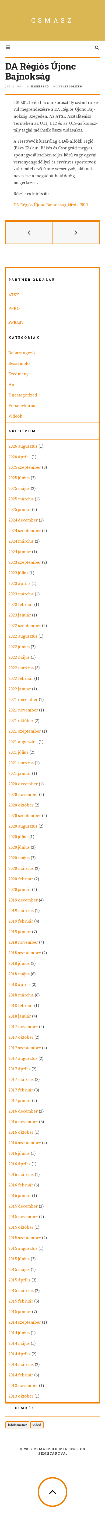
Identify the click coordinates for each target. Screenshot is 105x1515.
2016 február (20, 1185)
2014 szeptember (24, 1322)
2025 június (19, 478)
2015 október (20, 1227)
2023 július (18, 573)
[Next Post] (75, 233)
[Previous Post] (29, 233)
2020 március (21, 868)
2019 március (21, 910)
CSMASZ (52, 20)
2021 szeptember (24, 731)
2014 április (19, 1354)
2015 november (23, 1216)
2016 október (20, 1132)
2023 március (21, 594)
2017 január (19, 1100)
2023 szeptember (24, 562)
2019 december (23, 900)
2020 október (20, 805)
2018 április (19, 984)
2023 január (19, 615)
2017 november (23, 1026)
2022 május (19, 657)
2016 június (19, 1153)
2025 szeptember (24, 467)
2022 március (21, 668)
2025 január (19, 509)
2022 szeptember (24, 625)
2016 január (19, 1195)
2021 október (20, 720)
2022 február (20, 678)
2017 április (19, 1069)
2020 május (19, 858)
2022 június (19, 647)
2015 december (23, 1206)
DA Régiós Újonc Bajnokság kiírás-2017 (50, 205)
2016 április (19, 1164)
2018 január (19, 1016)
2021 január (19, 773)
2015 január (19, 1311)
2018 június (19, 963)
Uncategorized (69, 86)
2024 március (21, 541)
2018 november (23, 942)
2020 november (23, 794)
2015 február (20, 1301)
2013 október (20, 1396)
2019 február (20, 921)
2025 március (21, 499)
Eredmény (18, 374)
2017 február (20, 1090)
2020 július (18, 837)
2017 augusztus (22, 1058)
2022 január (19, 689)
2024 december (23, 520)
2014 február (20, 1375)
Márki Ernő (40, 86)
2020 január (19, 889)
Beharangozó (21, 353)
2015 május (19, 1269)
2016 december (23, 1111)
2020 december (23, 784)
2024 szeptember (24, 530)
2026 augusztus (22, 446)
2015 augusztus (22, 1248)
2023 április (19, 583)
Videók (15, 416)
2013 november (23, 1385)
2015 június (19, 1259)
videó (37, 1425)
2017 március (21, 1079)
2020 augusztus (22, 826)
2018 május (19, 974)
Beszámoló (19, 363)
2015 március (21, 1290)
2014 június (19, 1333)
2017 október (20, 1037)
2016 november (23, 1121)
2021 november (23, 710)
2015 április (19, 1280)
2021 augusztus (22, 742)
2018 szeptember (24, 953)
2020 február (20, 879)
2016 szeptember (24, 1143)
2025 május (19, 488)
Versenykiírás (21, 405)
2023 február (20, 604)
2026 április (19, 457)
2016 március (21, 1174)
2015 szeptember (24, 1238)
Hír (11, 384)
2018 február (20, 1005)
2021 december (23, 699)
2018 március (21, 995)
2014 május (19, 1343)
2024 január (19, 552)
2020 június (19, 847)
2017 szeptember (24, 1048)
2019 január (19, 931)
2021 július (18, 752)
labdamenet (17, 1425)
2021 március (21, 763)
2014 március (21, 1364)
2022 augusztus (22, 636)
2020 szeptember (24, 815)
